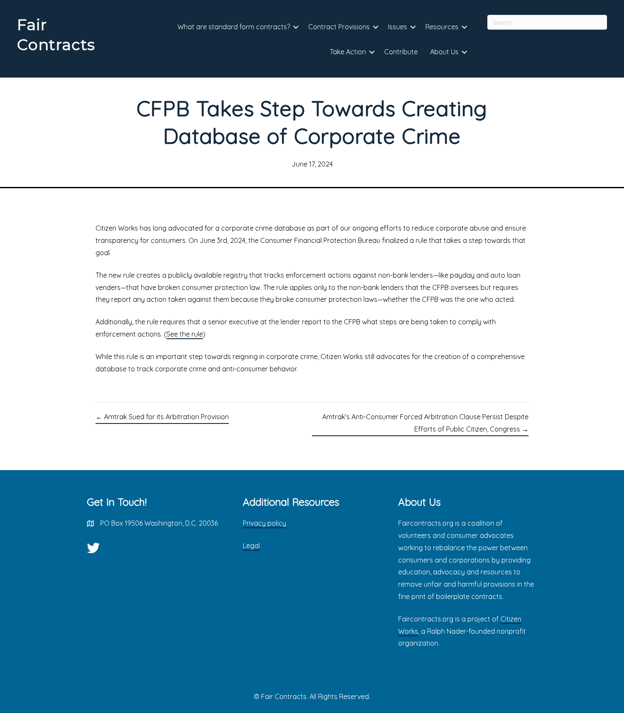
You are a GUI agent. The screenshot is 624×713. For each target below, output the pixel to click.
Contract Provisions (339, 26)
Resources (441, 26)
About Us (444, 51)
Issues (397, 26)
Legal (251, 545)
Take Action (348, 51)
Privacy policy (264, 523)
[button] (296, 27)
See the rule (184, 334)
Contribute (401, 51)
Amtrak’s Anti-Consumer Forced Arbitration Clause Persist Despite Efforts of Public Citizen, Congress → (425, 422)
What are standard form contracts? (233, 26)
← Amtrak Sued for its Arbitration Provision (162, 416)
